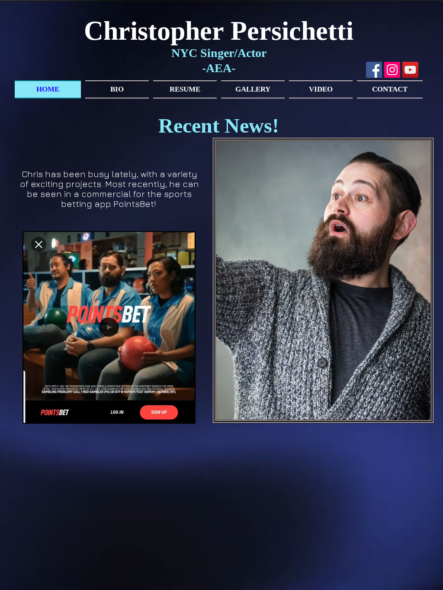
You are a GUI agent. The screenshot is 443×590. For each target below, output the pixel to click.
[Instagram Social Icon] (392, 70)
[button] (184, 413)
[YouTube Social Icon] (410, 70)
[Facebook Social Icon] (374, 70)
